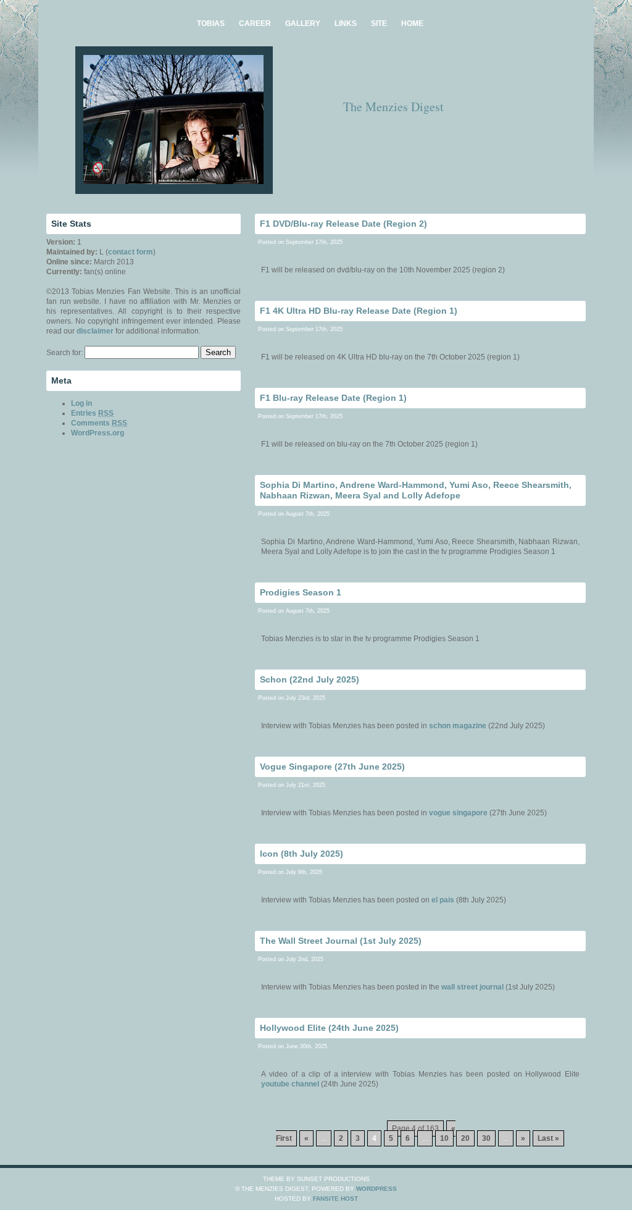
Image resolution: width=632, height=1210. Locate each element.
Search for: (64, 352)
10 (444, 1138)
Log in (81, 403)
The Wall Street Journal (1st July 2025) (341, 941)
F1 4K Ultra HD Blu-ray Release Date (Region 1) (358, 311)
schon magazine (457, 725)
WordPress (376, 1188)
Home (412, 23)
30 (486, 1138)
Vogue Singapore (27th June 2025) (332, 766)
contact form (130, 252)
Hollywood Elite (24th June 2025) (329, 1028)
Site (379, 23)
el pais (442, 900)
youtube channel (290, 1084)
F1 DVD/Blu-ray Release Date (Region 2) (343, 224)
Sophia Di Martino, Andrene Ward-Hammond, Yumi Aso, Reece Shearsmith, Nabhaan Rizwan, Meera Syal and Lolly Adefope (416, 490)
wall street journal (472, 987)
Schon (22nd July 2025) (309, 679)
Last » (548, 1138)
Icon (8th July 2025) (301, 854)
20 (465, 1138)
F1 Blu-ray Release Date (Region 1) (333, 398)
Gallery (302, 23)
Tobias (211, 23)
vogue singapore (458, 813)
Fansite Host (335, 1198)
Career (255, 23)
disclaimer (95, 331)
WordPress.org (97, 433)
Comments (99, 423)
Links (346, 23)
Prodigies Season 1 (300, 592)
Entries (92, 413)
